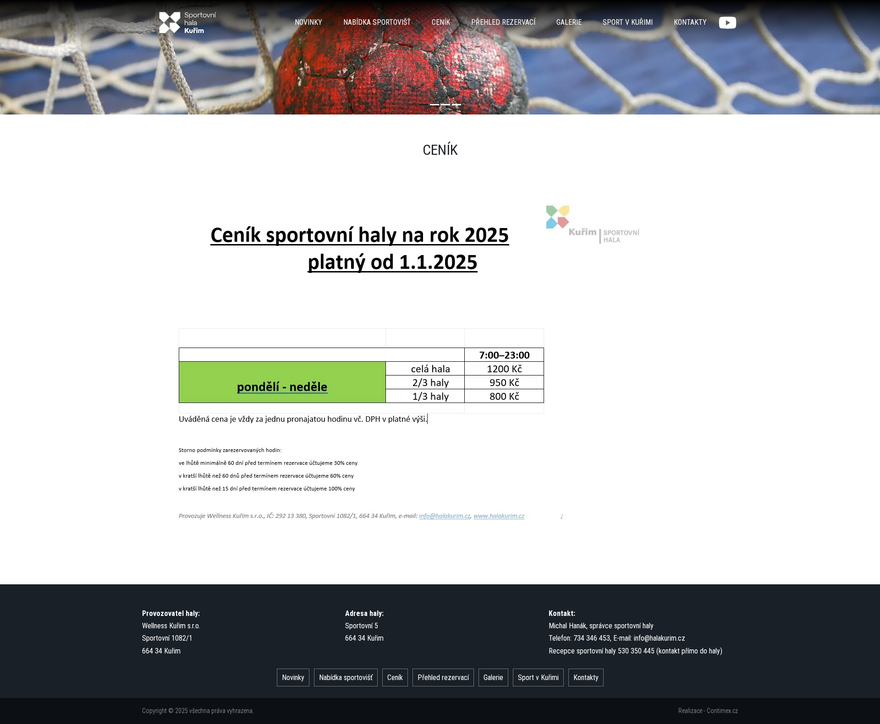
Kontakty (690, 22)
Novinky (308, 22)
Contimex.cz (722, 710)
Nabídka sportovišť (377, 22)
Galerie (569, 22)
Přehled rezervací (503, 22)
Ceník (441, 22)
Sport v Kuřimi (628, 22)
